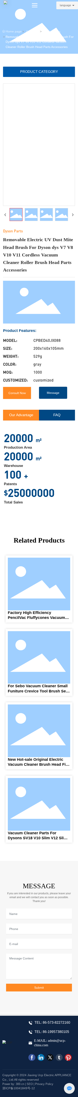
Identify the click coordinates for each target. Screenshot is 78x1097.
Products (32, 31)
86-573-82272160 (56, 1022)
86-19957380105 (56, 1032)
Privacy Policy (44, 1084)
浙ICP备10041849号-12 (18, 1088)
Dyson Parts (52, 31)
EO (31, 1084)
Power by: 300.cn (13, 1084)
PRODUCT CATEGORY (39, 72)
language (65, 5)
